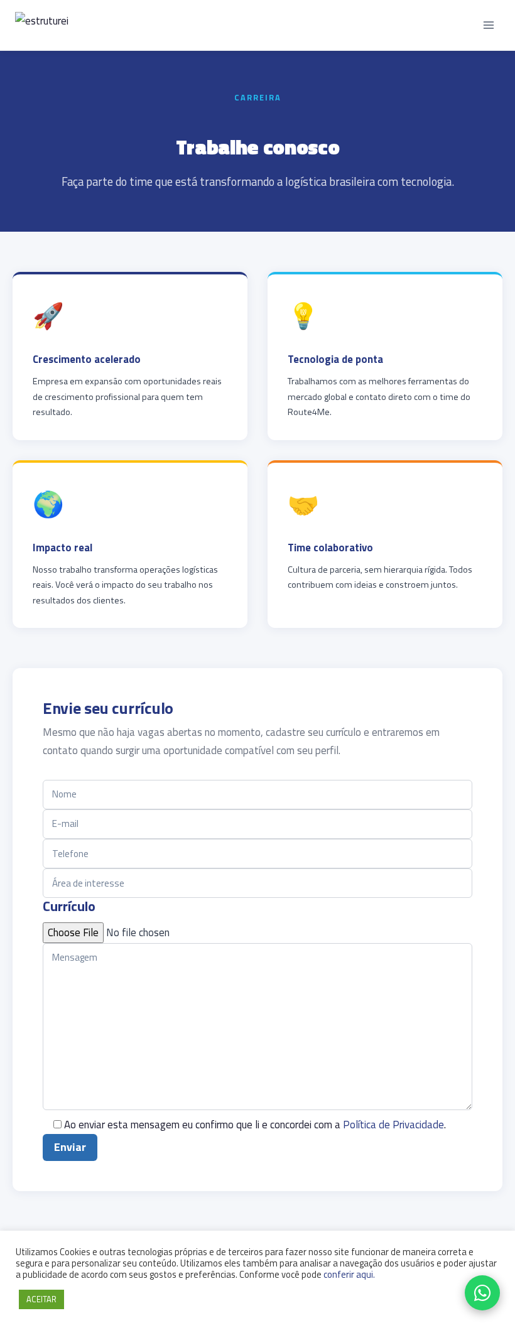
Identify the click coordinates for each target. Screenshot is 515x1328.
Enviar (70, 1146)
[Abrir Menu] (488, 25)
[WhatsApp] (482, 1292)
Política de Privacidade (393, 1124)
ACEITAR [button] (41, 1299)
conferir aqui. (349, 1274)
